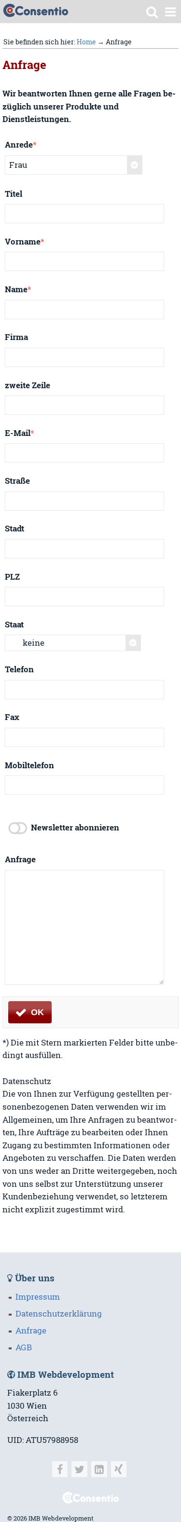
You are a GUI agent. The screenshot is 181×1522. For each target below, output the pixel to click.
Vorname (24, 241)
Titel (13, 194)
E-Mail (19, 433)
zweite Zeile (27, 385)
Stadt (14, 528)
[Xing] (119, 1469)
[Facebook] (60, 1469)
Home (86, 41)
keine (33, 643)
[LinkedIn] (99, 1469)
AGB (23, 1347)
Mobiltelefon (29, 765)
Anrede (21, 144)
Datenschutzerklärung (58, 1313)
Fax (12, 717)
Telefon (19, 669)
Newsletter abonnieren (75, 827)
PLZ (12, 576)
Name (18, 289)
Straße (17, 481)
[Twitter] (79, 1469)
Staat (14, 624)
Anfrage (20, 859)
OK (36, 1012)
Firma (16, 337)
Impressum (37, 1296)
